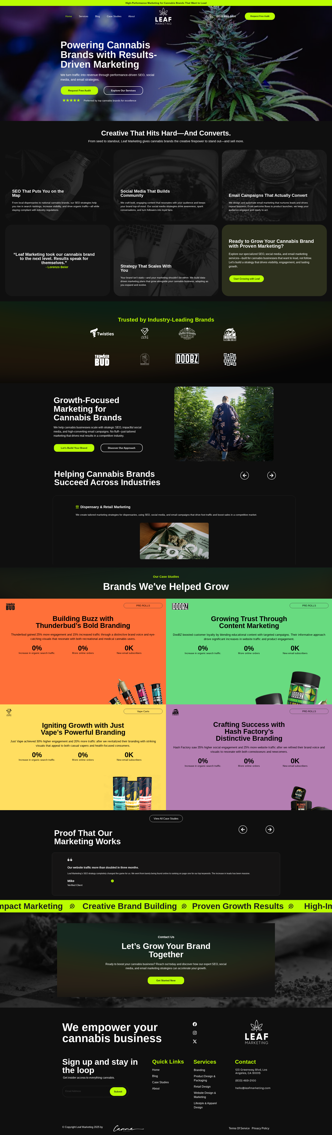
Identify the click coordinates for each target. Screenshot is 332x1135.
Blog (97, 16)
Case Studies (114, 16)
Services (83, 16)
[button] (122, 448)
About (131, 16)
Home (68, 16)
